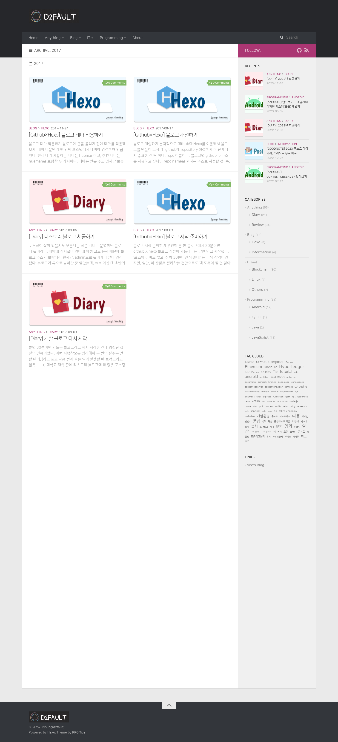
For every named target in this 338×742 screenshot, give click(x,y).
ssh (264, 411)
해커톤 (296, 436)
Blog (73, 38)
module (271, 401)
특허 (268, 436)
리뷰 (296, 415)
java (247, 401)
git (293, 396)
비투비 (295, 421)
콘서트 (301, 431)
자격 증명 (254, 432)
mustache (282, 401)
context (288, 386)
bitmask (262, 382)
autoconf (291, 377)
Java (255, 327)
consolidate (297, 382)
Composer (276, 362)
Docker (289, 362)
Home (33, 38)
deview (274, 391)
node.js (293, 401)
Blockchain (260, 269)
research (302, 406)
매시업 (305, 416)
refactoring (289, 406)
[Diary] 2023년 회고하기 (283, 78)
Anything (52, 38)
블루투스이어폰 (282, 421)
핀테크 (288, 436)
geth (287, 396)
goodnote (302, 396)
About (137, 38)
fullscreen (278, 396)
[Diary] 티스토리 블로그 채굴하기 (62, 237)
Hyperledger (291, 366)
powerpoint (251, 406)
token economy (288, 411)
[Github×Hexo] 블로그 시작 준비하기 (170, 237)
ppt (261, 406)
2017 (38, 64)
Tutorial (285, 372)
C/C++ (257, 317)
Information (287, 144)
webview (250, 416)
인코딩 (297, 426)
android (251, 377)
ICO (247, 372)
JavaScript (260, 338)
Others (257, 290)
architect (264, 377)
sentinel (255, 411)
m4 (263, 401)
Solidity (266, 372)
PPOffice (78, 732)
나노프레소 (285, 416)
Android (298, 97)
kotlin (256, 401)
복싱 (270, 421)
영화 (288, 426)
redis (278, 406)
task (269, 411)
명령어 (248, 421)
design (265, 391)
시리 (272, 426)
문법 (256, 421)
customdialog (252, 391)
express (267, 396)
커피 (280, 432)
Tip (275, 372)
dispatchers (286, 391)
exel (258, 396)
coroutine (301, 386)
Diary (53, 230)
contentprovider (274, 386)
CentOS (261, 362)
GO (275, 367)
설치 (254, 426)
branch (272, 382)
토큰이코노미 (258, 436)
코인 (286, 431)
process (269, 406)
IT (88, 38)
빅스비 (304, 421)
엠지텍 (279, 426)
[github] (299, 51)
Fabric (268, 367)
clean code (283, 382)
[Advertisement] (130, 407)
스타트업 (264, 426)
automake (250, 382)
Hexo (45, 128)
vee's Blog (255, 465)
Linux (256, 280)
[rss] (306, 51)
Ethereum (253, 367)
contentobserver (254, 386)
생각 (247, 426)
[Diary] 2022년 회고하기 (283, 125)
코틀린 (293, 432)
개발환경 (263, 416)
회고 (304, 436)
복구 (264, 421)
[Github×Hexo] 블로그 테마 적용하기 (66, 135)
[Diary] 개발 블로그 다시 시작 (58, 339)
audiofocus (278, 377)
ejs (296, 391)
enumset (250, 396)
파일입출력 (277, 436)
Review (258, 225)
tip (275, 411)
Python (255, 372)
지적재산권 (266, 432)
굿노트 (275, 416)
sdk (247, 411)
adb (296, 372)
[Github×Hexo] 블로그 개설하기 (165, 135)
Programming (111, 38)
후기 (247, 441)
